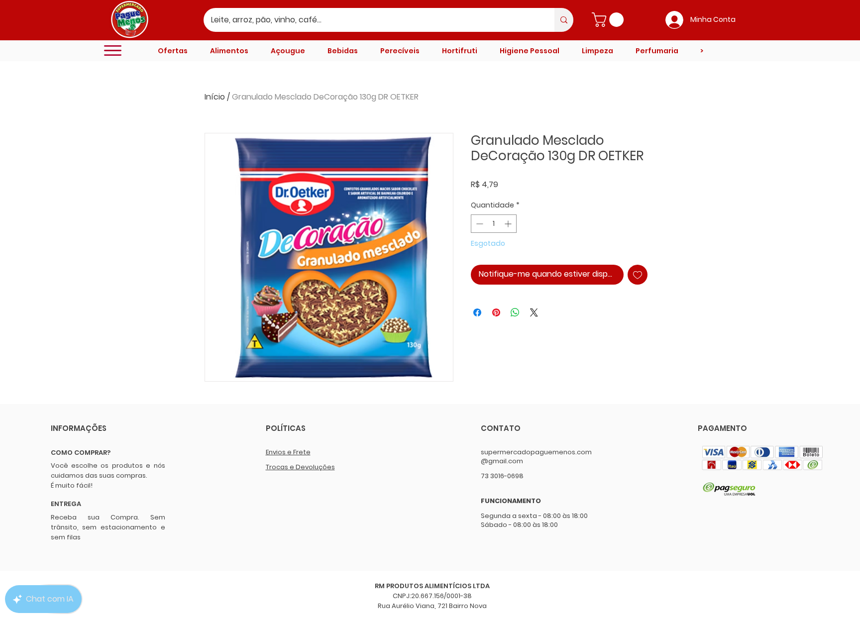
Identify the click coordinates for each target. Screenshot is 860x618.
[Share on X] (534, 312)
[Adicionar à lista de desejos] (637, 275)
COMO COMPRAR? (80, 452)
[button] (609, 19)
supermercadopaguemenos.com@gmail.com (536, 456)
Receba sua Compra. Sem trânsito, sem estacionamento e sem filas (108, 527)
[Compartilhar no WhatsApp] (515, 312)
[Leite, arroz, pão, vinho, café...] (563, 20)
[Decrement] (478, 223)
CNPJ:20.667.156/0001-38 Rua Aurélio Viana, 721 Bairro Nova (432, 601)
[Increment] (509, 223)
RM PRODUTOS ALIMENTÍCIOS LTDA (432, 586)
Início (215, 97)
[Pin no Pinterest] (496, 312)
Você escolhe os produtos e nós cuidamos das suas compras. (108, 470)
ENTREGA (66, 504)
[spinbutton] (494, 223)
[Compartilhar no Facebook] (477, 312)
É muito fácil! (72, 485)
